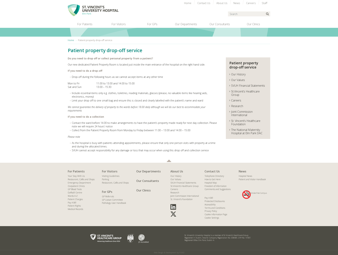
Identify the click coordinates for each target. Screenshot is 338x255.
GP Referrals (108, 196)
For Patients (76, 171)
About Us (176, 171)
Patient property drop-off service (243, 65)
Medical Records (75, 209)
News (242, 171)
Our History (175, 176)
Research (174, 192)
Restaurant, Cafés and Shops (81, 179)
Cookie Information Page (216, 214)
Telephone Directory (214, 176)
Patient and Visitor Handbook (252, 179)
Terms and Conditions (215, 207)
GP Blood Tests (75, 189)
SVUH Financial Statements (183, 182)
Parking (105, 179)
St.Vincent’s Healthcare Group (184, 186)
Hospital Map (211, 182)
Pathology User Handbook (114, 202)
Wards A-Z (73, 195)
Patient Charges (75, 199)
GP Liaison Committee (112, 199)
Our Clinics (143, 190)
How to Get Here (213, 179)
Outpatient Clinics (76, 186)
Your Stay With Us (76, 176)
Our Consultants (147, 181)
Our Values (175, 179)
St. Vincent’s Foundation (181, 199)
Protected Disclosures (215, 201)
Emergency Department (79, 182)
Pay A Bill (72, 202)
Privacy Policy (211, 211)
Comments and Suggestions (218, 189)
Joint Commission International (184, 195)
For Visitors (109, 171)
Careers (174, 189)
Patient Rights (74, 205)
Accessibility (210, 204)
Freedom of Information (216, 186)
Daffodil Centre (75, 192)
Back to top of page (169, 161)
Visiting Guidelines (110, 176)
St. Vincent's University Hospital (93, 10)
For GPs (107, 192)
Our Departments (148, 171)
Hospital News (245, 176)
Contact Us (212, 171)
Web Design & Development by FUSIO (169, 252)
